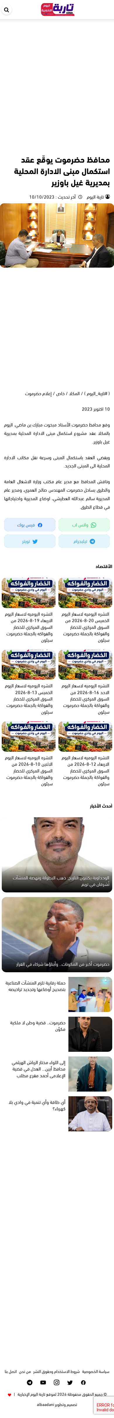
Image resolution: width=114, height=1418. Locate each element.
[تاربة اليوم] (58, 8)
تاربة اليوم (95, 196)
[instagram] (56, 1382)
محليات (80, 146)
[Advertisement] (57, 79)
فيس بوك (26, 524)
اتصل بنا (11, 1371)
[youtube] (43, 1382)
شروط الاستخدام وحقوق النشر (56, 1371)
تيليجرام (81, 540)
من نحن (25, 1371)
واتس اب (80, 524)
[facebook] (83, 1382)
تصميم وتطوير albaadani (57, 1404)
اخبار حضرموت (98, 146)
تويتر (26, 540)
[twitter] (70, 1382)
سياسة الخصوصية (95, 1371)
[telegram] (30, 1382)
